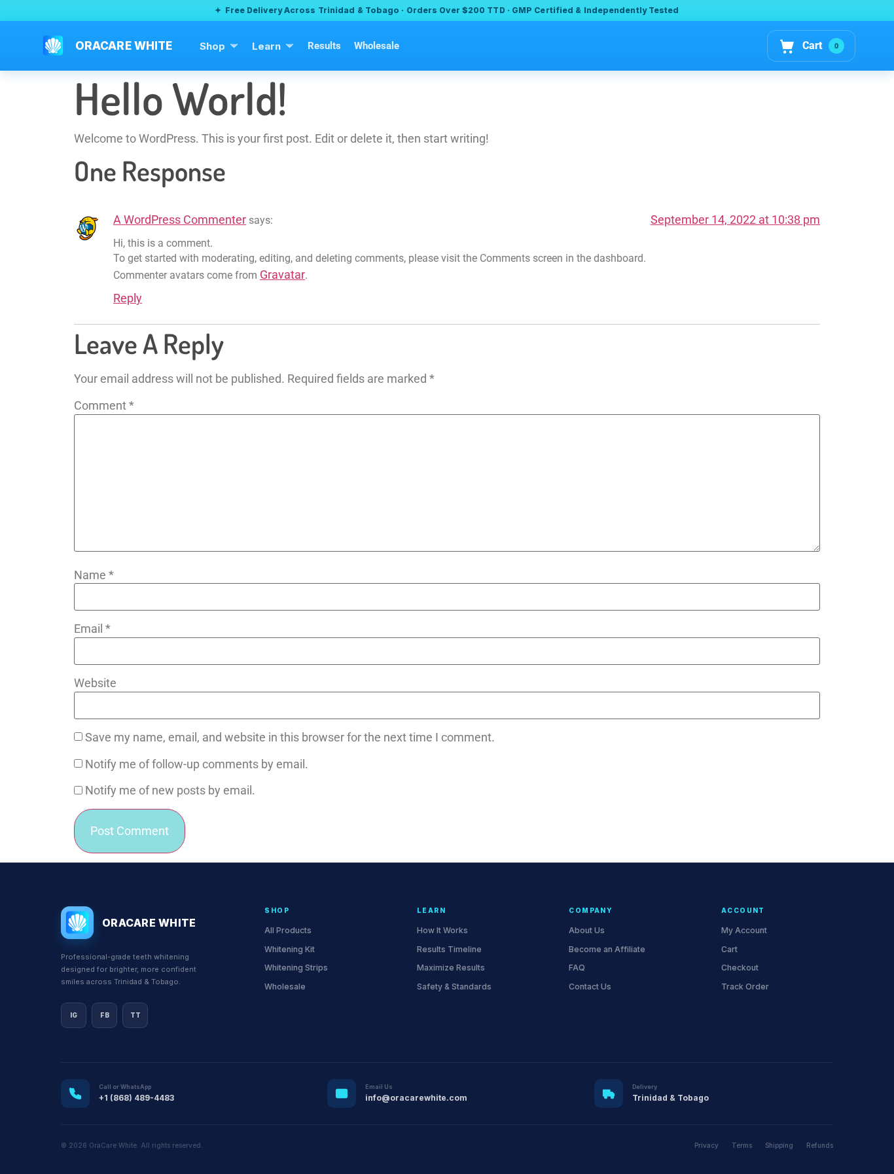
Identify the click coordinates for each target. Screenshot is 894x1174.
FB (104, 1015)
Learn (266, 46)
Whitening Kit (289, 949)
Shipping (779, 1145)
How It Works (442, 930)
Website (95, 684)
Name (94, 576)
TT (135, 1015)
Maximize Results (451, 967)
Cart (729, 949)
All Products (288, 930)
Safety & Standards (454, 986)
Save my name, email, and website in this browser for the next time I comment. (290, 738)
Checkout (740, 967)
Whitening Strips (296, 967)
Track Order (745, 986)
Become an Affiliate (607, 949)
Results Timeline (449, 949)
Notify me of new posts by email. (170, 791)
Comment (104, 406)
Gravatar (282, 274)
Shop (212, 46)
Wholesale (376, 46)
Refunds (819, 1145)
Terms (742, 1145)
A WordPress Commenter (179, 219)
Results (324, 46)
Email (92, 629)
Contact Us (590, 986)
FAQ (577, 967)
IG (73, 1015)
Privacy (706, 1145)
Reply (127, 298)
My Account (744, 930)
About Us (587, 930)
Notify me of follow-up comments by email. (196, 765)
